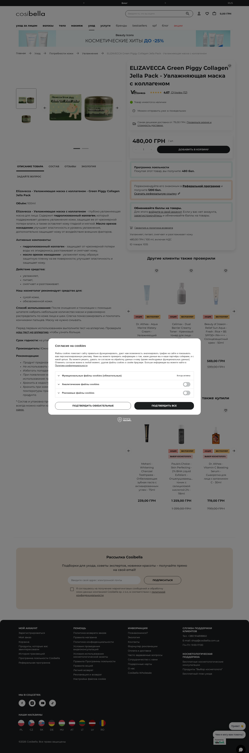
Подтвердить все (164, 405)
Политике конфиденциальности (71, 365)
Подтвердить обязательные (93, 405)
